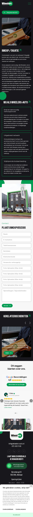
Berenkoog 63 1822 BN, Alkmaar (16, 473)
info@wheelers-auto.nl (16, 444)
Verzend (6, 306)
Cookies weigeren (21, 509)
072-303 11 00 (16, 446)
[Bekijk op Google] (6, 394)
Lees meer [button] (8, 407)
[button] (1, 400)
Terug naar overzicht (12, 13)
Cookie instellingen (8, 509)
